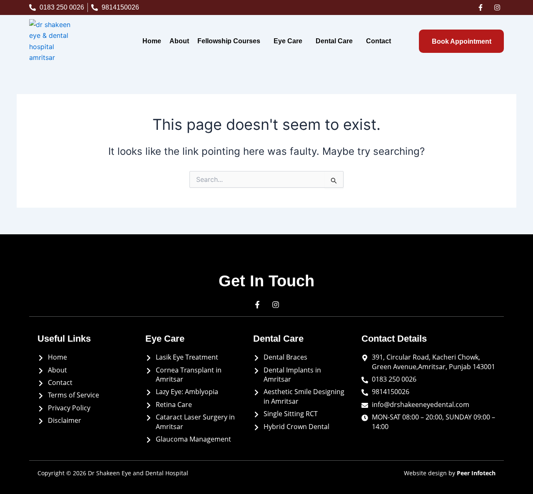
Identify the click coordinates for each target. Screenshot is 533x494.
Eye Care (288, 41)
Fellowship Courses (228, 41)
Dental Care (334, 41)
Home (151, 41)
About (179, 41)
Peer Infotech (476, 473)
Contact (378, 41)
